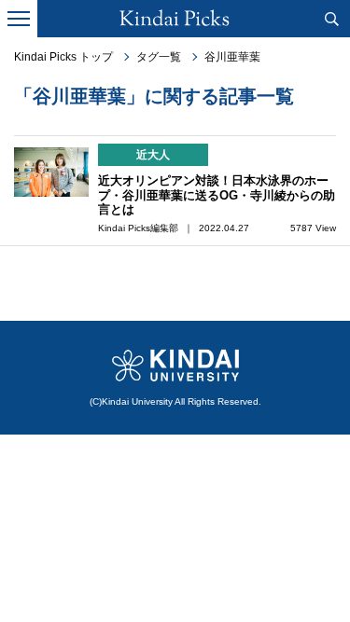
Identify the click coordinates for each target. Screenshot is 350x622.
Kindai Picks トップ (63, 56)
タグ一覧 (158, 56)
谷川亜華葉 (232, 56)
